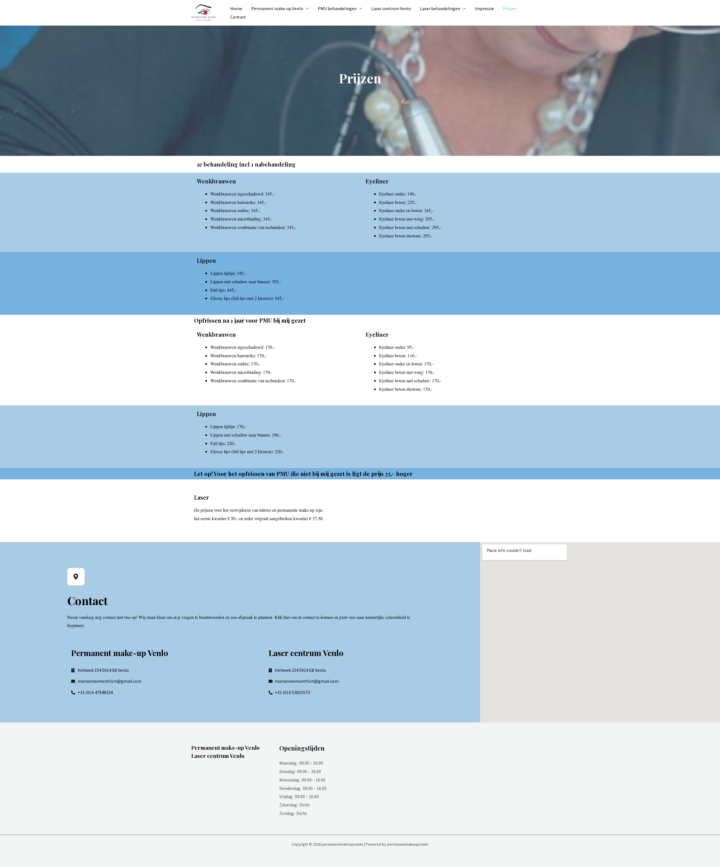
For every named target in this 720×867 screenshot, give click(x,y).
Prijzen (510, 8)
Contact (238, 17)
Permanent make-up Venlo (277, 8)
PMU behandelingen (337, 8)
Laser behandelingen (440, 8)
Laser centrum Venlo (391, 8)
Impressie (484, 8)
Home (236, 8)
